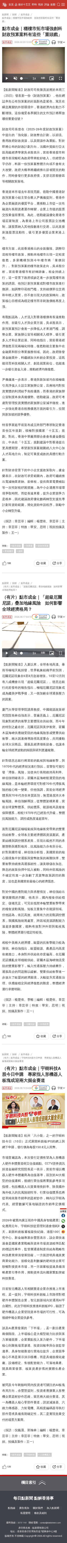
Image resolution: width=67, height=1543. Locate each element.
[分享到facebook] (63, 1215)
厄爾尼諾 (30, 1024)
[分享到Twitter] (63, 1226)
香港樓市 (9, 551)
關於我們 (38, 1508)
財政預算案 (43, 546)
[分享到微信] (63, 1221)
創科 (20, 551)
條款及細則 (40, 1513)
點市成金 (7, 42)
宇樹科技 (30, 1455)
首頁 (11, 4)
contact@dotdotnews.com (50, 1523)
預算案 (29, 546)
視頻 (40, 4)
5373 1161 (22, 1523)
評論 (46, 4)
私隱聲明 (25, 1513)
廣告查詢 (24, 1508)
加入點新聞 (53, 1508)
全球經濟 (44, 1024)
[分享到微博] (63, 1232)
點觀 (53, 4)
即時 (34, 4)
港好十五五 (24, 4)
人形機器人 (45, 1455)
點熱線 (11, 1508)
